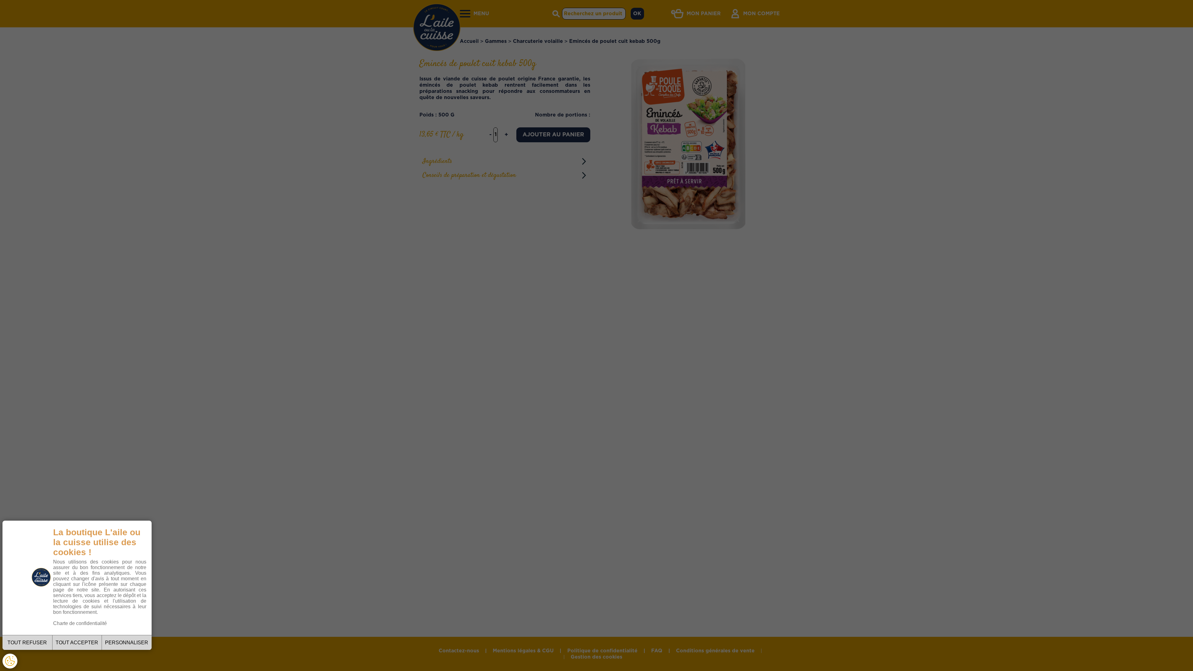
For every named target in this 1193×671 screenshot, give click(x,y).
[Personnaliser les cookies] (9, 661)
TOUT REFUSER (27, 642)
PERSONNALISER (126, 642)
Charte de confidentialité (80, 623)
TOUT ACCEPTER (77, 642)
